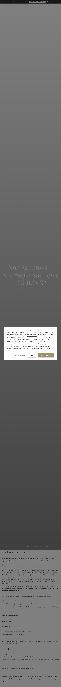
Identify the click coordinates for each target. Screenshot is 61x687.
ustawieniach (10, 350)
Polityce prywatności (32, 336)
